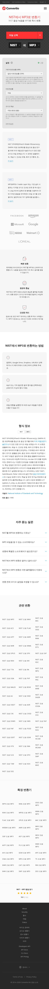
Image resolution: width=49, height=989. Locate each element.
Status (24, 922)
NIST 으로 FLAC (25, 628)
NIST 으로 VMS (25, 721)
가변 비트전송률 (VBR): (13, 69)
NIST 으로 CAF (41, 653)
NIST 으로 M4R (8, 646)
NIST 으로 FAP (41, 721)
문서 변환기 (24, 934)
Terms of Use (18, 977)
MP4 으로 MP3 (8, 804)
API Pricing (24, 956)
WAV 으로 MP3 (8, 813)
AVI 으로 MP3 (7, 853)
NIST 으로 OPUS (8, 653)
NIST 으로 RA (24, 669)
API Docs (24, 950)
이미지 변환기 (24, 938)
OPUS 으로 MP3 (25, 820)
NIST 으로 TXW (8, 764)
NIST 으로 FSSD (25, 728)
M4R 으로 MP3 (8, 865)
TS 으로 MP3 (40, 859)
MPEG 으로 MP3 (25, 813)
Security (24, 912)
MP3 (28, 432)
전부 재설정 (9, 124)
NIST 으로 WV (24, 661)
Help (24, 919)
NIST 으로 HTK (8, 746)
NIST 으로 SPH (24, 755)
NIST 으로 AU (7, 696)
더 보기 (42, 2)
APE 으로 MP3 (40, 853)
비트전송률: (9, 89)
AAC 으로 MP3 (40, 820)
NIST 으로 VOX (24, 764)
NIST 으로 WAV (25, 619)
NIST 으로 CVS (8, 714)
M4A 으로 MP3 (24, 804)
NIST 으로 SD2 (8, 771)
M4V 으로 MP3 (8, 871)
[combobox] (24, 74)
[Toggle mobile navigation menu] (45, 8)
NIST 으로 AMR (25, 637)
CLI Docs (24, 953)
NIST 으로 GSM (25, 737)
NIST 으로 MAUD (9, 687)
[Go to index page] (10, 8)
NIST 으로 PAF (8, 728)
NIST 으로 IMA (24, 746)
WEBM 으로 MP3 (8, 828)
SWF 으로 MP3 (24, 871)
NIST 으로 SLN (8, 755)
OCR (24, 941)
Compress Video (32, 2)
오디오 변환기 (24, 931)
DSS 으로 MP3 (40, 871)
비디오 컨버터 (24, 927)
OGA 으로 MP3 (8, 859)
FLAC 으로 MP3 (8, 820)
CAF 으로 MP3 (24, 865)
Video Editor (6, 2)
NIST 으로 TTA (8, 669)
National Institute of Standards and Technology (25, 493)
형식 (24, 915)
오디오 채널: (10, 106)
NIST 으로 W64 (8, 661)
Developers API (24, 946)
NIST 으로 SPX (24, 653)
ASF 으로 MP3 (24, 836)
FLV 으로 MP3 (24, 845)
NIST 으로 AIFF (8, 637)
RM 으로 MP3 (40, 865)
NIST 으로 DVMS (8, 721)
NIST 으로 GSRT (8, 737)
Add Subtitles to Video (18, 2)
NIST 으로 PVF (24, 678)
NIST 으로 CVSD (25, 714)
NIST (21, 432)
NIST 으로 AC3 (8, 628)
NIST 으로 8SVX (25, 687)
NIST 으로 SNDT (8, 705)
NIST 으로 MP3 (8, 619)
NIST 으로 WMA (25, 646)
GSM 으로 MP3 (24, 853)
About (24, 908)
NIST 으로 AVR (24, 705)
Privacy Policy (31, 977)
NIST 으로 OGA (8, 678)
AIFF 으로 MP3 (8, 845)
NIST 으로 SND (25, 696)
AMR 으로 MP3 (24, 828)
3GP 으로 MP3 (7, 836)
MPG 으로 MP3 (25, 859)
